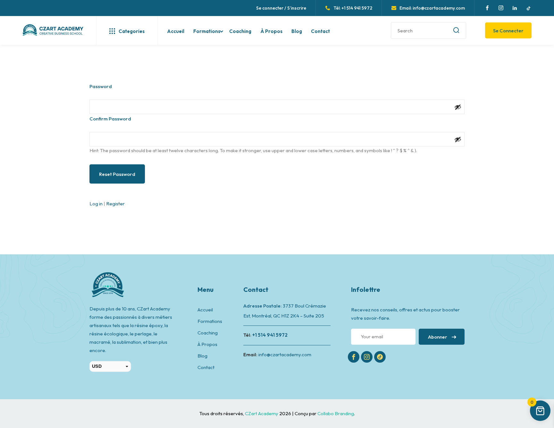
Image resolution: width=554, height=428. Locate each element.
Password (100, 86)
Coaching (240, 31)
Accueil (175, 31)
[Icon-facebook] (353, 357)
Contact (320, 31)
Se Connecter (508, 31)
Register (115, 204)
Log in (96, 204)
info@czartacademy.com (284, 354)
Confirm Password (110, 119)
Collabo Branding (335, 413)
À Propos (271, 31)
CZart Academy (262, 413)
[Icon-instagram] (367, 357)
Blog (296, 31)
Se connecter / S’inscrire (281, 8)
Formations (206, 31)
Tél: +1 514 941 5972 (352, 8)
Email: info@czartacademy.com (432, 8)
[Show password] (457, 107)
